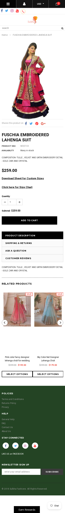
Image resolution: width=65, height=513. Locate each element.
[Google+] (43, 124)
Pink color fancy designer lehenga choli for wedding (17, 359)
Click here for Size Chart (17, 187)
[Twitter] (6, 11)
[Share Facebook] (26, 124)
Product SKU (9, 146)
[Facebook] (2, 11)
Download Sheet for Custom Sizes (23, 178)
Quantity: (6, 196)
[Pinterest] (36, 124)
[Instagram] (12, 11)
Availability (8, 150)
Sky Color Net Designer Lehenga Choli (48, 359)
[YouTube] (17, 11)
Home (5, 35)
